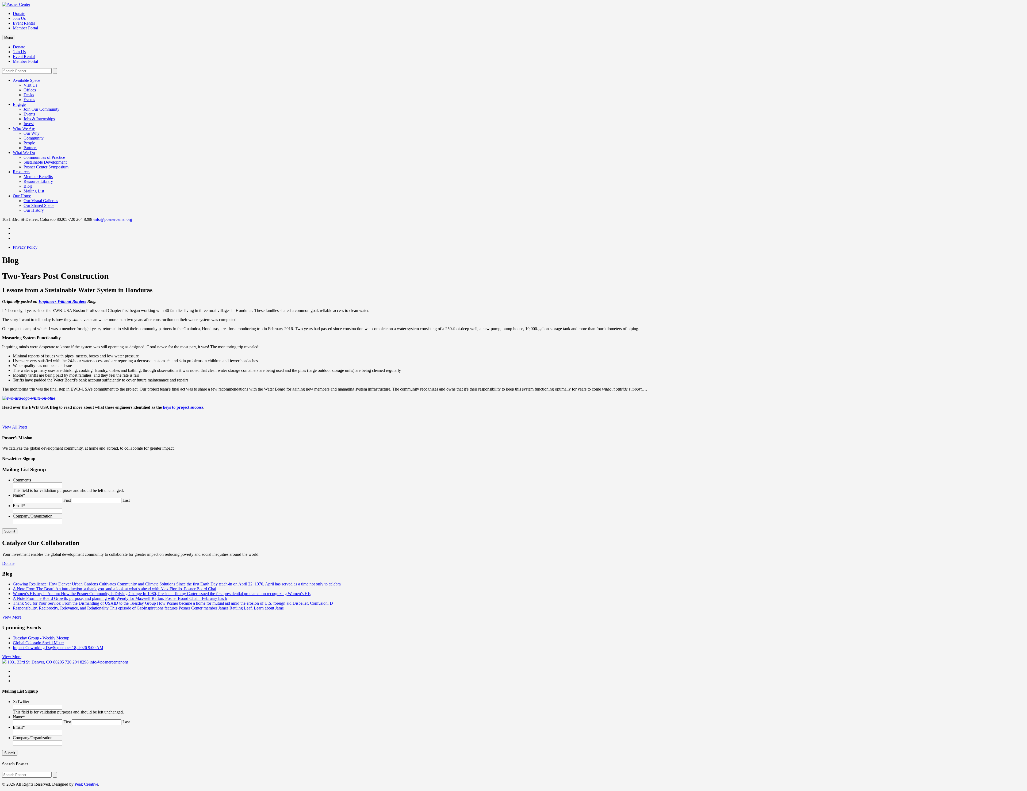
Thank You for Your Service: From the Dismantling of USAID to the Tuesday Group (173, 603)
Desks (29, 94)
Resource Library (38, 181)
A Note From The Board (114, 589)
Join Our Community (41, 109)
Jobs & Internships (39, 119)
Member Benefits (38, 176)
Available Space (26, 80)
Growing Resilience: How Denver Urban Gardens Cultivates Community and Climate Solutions (177, 584)
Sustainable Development (45, 162)
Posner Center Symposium (46, 167)
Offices (30, 90)
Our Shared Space (39, 205)
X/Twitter (21, 701)
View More (11, 617)
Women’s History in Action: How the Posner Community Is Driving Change (162, 593)
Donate (19, 13)
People (29, 143)
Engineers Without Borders (62, 301)
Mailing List (34, 191)
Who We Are (24, 128)
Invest (29, 123)
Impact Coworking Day (58, 647)
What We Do (24, 152)
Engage (19, 104)
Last (126, 500)
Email (19, 505)
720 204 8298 (77, 662)
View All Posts (14, 427)
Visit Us (30, 85)
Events (29, 99)
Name (19, 495)
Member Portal (25, 28)
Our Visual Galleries (41, 200)
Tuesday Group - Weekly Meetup (41, 638)
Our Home (22, 196)
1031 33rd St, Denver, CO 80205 (35, 662)
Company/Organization (32, 516)
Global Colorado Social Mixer (38, 642)
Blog (28, 186)
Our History (34, 210)
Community (34, 138)
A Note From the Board (120, 598)
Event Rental (24, 23)
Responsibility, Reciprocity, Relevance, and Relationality (148, 608)
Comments (22, 480)
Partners (30, 147)
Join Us (19, 18)
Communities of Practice (44, 157)
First (67, 500)
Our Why (32, 133)
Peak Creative (86, 784)
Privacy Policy (25, 247)
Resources (21, 171)
